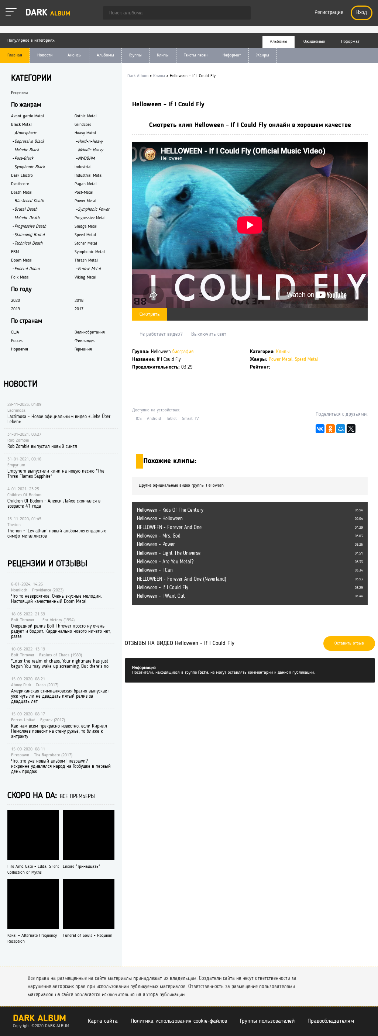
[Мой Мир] (340, 430)
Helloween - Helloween (160, 518)
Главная (14, 55)
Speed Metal (306, 359)
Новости (44, 55)
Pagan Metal (86, 184)
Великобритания (90, 332)
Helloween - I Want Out (161, 596)
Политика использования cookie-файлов (179, 1021)
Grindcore (83, 124)
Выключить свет (208, 334)
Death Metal (21, 192)
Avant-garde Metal (27, 116)
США (15, 332)
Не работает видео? (161, 334)
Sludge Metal (86, 226)
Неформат (232, 55)
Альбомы (105, 55)
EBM (15, 252)
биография (182, 351)
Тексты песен (195, 55)
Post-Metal (84, 192)
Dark (48, 13)
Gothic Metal (86, 116)
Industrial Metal (89, 175)
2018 (79, 300)
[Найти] (241, 13)
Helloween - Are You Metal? (165, 561)
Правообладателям (330, 1021)
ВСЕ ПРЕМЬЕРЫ (77, 797)
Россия (17, 341)
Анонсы (75, 55)
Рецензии (19, 93)
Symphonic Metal (90, 252)
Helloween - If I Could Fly (162, 587)
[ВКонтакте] (320, 430)
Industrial (83, 167)
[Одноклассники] (330, 430)
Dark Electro (22, 175)
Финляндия (85, 341)
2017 (79, 309)
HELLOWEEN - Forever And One (169, 527)
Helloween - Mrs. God (159, 536)
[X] (351, 430)
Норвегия (19, 349)
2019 (15, 309)
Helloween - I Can (155, 570)
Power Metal (280, 359)
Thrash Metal (86, 260)
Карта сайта (103, 1021)
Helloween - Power (156, 544)
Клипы (163, 55)
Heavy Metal (85, 133)
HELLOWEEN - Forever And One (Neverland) (181, 579)
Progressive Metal (90, 218)
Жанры (262, 55)
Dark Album (39, 1018)
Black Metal (21, 124)
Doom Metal (21, 260)
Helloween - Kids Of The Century (170, 510)
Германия (83, 349)
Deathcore (20, 184)
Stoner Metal (86, 243)
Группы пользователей (267, 1021)
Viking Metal (85, 277)
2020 (15, 300)
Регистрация (329, 12)
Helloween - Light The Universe (168, 553)
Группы (135, 55)
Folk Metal (20, 277)
